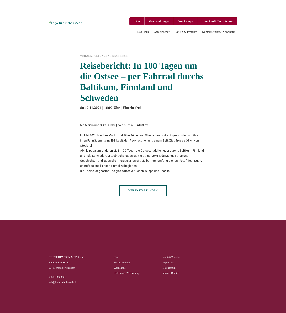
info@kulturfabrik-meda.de (63, 282)
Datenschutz (169, 267)
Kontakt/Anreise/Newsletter (218, 31)
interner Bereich (171, 273)
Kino (137, 21)
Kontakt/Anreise (171, 257)
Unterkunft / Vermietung (217, 21)
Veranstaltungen (95, 55)
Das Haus (143, 31)
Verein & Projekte (186, 31)
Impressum (168, 262)
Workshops (185, 21)
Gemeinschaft (162, 31)
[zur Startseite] (66, 23)
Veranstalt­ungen (159, 21)
